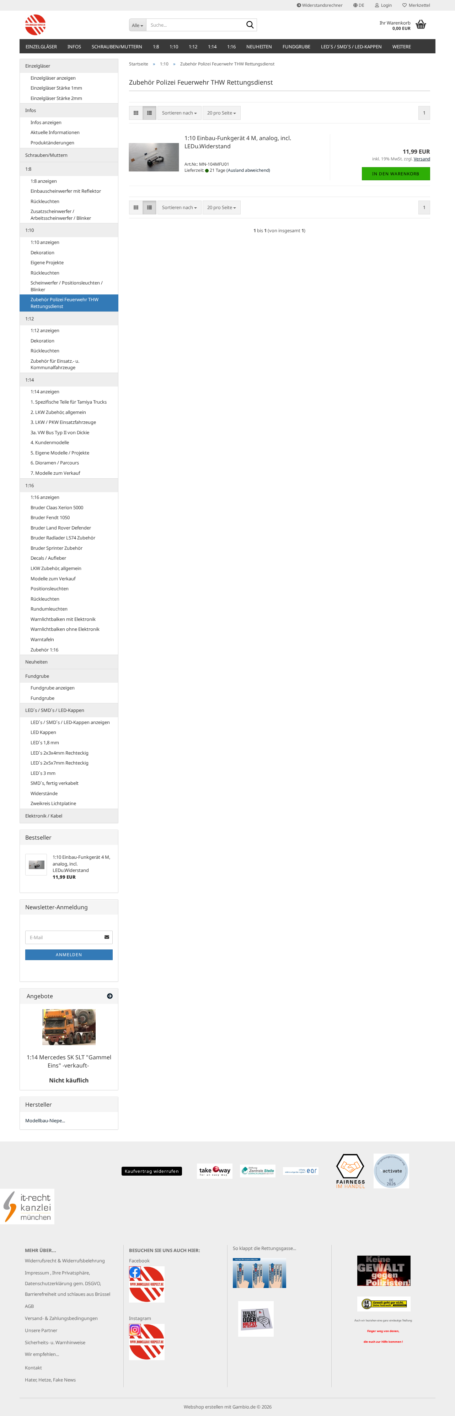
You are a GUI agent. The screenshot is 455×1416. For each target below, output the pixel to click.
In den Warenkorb (395, 174)
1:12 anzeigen (45, 330)
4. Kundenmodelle (50, 442)
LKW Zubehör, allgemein (56, 568)
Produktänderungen (52, 142)
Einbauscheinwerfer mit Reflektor (66, 191)
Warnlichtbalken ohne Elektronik (65, 629)
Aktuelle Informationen (55, 132)
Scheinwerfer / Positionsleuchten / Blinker (67, 286)
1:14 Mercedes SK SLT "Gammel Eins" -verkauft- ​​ (69, 1061)
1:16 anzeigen (45, 497)
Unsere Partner (41, 1330)
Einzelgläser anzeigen (53, 78)
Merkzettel (418, 5)
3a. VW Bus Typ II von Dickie (60, 432)
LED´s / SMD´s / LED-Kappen (351, 46)
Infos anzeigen (46, 122)
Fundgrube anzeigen (53, 688)
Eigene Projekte (47, 262)
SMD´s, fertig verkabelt (55, 783)
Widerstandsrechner (322, 5)
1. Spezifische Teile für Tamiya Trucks (69, 402)
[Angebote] (110, 996)
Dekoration (42, 252)
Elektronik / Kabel (43, 816)
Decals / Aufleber (48, 558)
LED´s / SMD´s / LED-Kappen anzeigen (70, 722)
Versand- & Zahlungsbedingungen (61, 1318)
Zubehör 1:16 (44, 649)
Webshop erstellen (203, 1407)
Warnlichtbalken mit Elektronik (63, 619)
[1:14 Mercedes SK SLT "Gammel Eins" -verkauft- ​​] (69, 1027)
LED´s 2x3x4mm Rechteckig (60, 753)
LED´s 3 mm (43, 773)
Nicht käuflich (69, 1080)
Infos (74, 46)
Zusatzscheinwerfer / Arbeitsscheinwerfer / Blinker (61, 214)
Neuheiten (259, 46)
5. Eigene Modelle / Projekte (60, 452)
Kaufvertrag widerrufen (152, 1171)
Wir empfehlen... (42, 1354)
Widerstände (44, 793)
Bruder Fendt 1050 (50, 517)
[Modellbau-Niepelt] (71, 25)
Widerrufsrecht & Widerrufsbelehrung (65, 1260)
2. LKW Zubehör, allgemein (58, 412)
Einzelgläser (41, 46)
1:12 (193, 46)
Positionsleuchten (50, 588)
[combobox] (179, 113)
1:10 (174, 46)
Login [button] (385, 5)
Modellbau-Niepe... (45, 1120)
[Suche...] (250, 25)
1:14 (212, 46)
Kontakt (33, 1367)
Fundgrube (296, 46)
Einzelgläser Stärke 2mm (56, 98)
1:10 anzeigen (45, 242)
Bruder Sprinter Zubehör (56, 548)
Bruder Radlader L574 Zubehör (63, 537)
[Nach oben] (435, 1405)
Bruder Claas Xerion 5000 (57, 507)
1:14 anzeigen (45, 391)
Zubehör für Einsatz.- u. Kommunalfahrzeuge (55, 364)
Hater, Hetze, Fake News (50, 1380)
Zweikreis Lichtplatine (53, 803)
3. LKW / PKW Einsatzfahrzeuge (63, 422)
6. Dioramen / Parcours (55, 462)
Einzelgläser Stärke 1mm (56, 88)
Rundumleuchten (49, 609)
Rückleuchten (45, 201)
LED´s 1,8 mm (45, 742)
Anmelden (69, 955)
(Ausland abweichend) (248, 170)
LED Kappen (43, 732)
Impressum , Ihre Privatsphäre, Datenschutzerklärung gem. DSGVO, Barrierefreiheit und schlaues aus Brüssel (67, 1283)
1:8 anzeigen (44, 181)
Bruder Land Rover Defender (61, 528)
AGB (29, 1306)
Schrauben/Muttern (117, 46)
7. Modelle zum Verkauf (55, 473)
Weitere (401, 46)
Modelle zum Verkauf (53, 578)
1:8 (156, 46)
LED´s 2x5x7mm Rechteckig (60, 763)
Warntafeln (42, 639)
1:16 (231, 46)
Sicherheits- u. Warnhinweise (55, 1342)
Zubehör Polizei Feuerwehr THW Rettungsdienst (64, 302)
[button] (359, 5)
